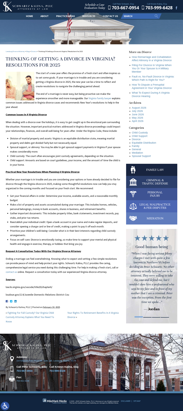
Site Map (137, 401)
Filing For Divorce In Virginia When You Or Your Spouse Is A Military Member (152, 68)
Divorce (34, 51)
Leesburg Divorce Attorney (15, 51)
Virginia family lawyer (99, 98)
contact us (11, 272)
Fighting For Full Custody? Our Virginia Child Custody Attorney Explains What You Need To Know (30, 317)
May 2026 (137, 117)
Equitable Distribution (144, 142)
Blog (27, 51)
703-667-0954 (24, 370)
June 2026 (138, 114)
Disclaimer (125, 401)
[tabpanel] (151, 272)
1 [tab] (139, 317)
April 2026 (137, 121)
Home (29, 16)
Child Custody (140, 132)
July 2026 (137, 111)
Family (135, 146)
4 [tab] (165, 317)
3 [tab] (156, 317)
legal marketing (91, 403)
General (136, 149)
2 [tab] (147, 317)
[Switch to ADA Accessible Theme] (5, 406)
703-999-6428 (57, 370)
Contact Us (110, 16)
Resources (88, 16)
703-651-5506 (22, 381)
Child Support (139, 136)
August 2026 (139, 107)
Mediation (137, 152)
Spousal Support (141, 156)
